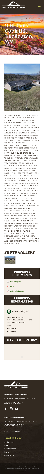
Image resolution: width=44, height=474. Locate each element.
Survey (12, 286)
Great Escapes (10, 449)
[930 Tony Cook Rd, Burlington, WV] (10, 263)
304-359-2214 (14, 403)
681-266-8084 (14, 425)
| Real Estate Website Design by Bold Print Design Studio (22, 468)
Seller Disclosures (17, 291)
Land (6, 445)
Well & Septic (15, 282)
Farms (6, 452)
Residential (9, 442)
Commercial (9, 455)
